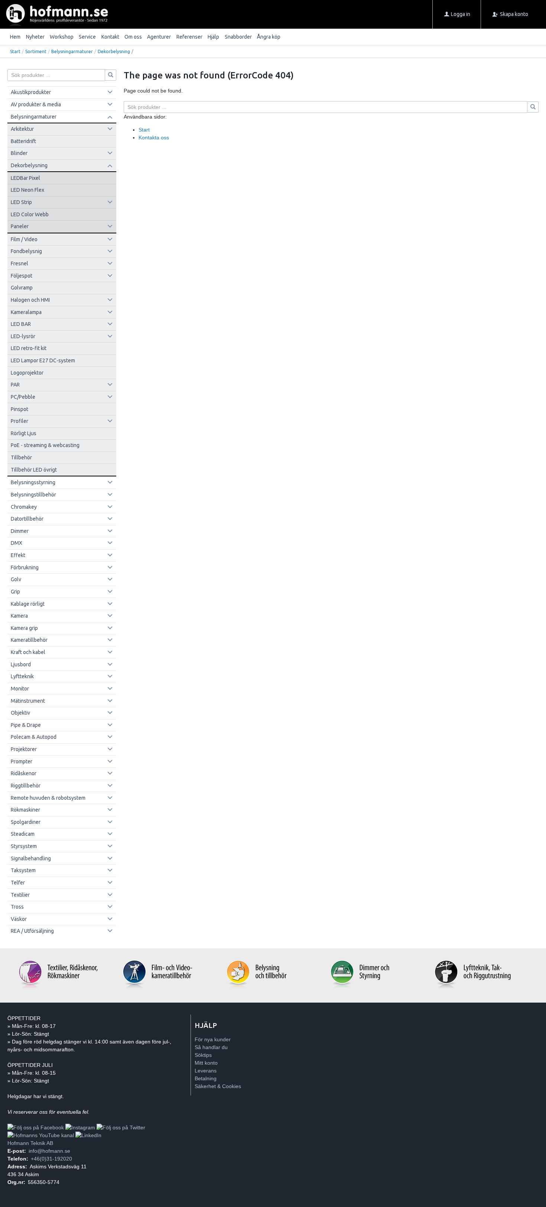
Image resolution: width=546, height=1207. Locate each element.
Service (87, 37)
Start (15, 51)
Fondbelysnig (26, 251)
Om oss (133, 37)
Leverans (206, 1071)
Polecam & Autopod (33, 737)
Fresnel (19, 263)
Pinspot (19, 409)
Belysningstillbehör (33, 495)
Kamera (19, 616)
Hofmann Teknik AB (30, 1143)
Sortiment (35, 51)
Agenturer (159, 37)
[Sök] (533, 107)
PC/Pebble (23, 397)
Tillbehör (21, 457)
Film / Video (24, 239)
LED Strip (21, 202)
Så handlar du (211, 1047)
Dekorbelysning (114, 51)
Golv (16, 579)
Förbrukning (25, 567)
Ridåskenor (23, 773)
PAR (15, 385)
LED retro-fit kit (28, 348)
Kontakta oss (154, 137)
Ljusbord (21, 664)
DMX (16, 543)
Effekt (18, 555)
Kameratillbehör (29, 640)
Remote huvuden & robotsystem (48, 798)
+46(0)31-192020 (51, 1159)
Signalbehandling (31, 858)
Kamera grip (24, 628)
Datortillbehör (27, 519)
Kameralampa (26, 312)
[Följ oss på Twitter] (121, 1127)
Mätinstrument (28, 701)
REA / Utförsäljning (32, 931)
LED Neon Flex (27, 190)
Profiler (19, 421)
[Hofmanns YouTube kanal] (40, 1135)
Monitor (20, 689)
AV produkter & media (36, 104)
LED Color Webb (30, 214)
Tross (17, 907)
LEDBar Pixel (25, 178)
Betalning (206, 1078)
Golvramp (22, 288)
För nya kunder (213, 1039)
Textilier (20, 895)
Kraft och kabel (28, 652)
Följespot (21, 276)
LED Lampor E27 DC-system (43, 360)
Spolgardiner (25, 822)
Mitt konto (206, 1063)
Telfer (18, 883)
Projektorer (24, 749)
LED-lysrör (23, 336)
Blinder (19, 153)
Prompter (21, 761)
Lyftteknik (22, 676)
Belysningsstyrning (33, 482)
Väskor (19, 919)
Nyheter (35, 37)
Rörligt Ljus (23, 433)
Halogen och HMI (30, 300)
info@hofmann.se (49, 1151)
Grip (15, 592)
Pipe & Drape (26, 725)
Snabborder (238, 37)
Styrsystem (24, 846)
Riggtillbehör (25, 786)
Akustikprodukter (31, 92)
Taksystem (23, 870)
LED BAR (21, 324)
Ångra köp (268, 37)
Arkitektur (22, 129)
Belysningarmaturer (72, 51)
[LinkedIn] (88, 1135)
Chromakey (24, 507)
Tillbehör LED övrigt (34, 470)
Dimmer (20, 531)
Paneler (20, 226)
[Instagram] (80, 1127)
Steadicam (23, 834)
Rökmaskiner (25, 810)
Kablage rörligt (28, 604)
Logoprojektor (27, 373)
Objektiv (20, 713)
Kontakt (110, 37)
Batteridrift (23, 141)
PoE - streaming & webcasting (45, 445)
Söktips (203, 1055)
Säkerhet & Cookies (218, 1086)
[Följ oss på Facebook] (35, 1127)
